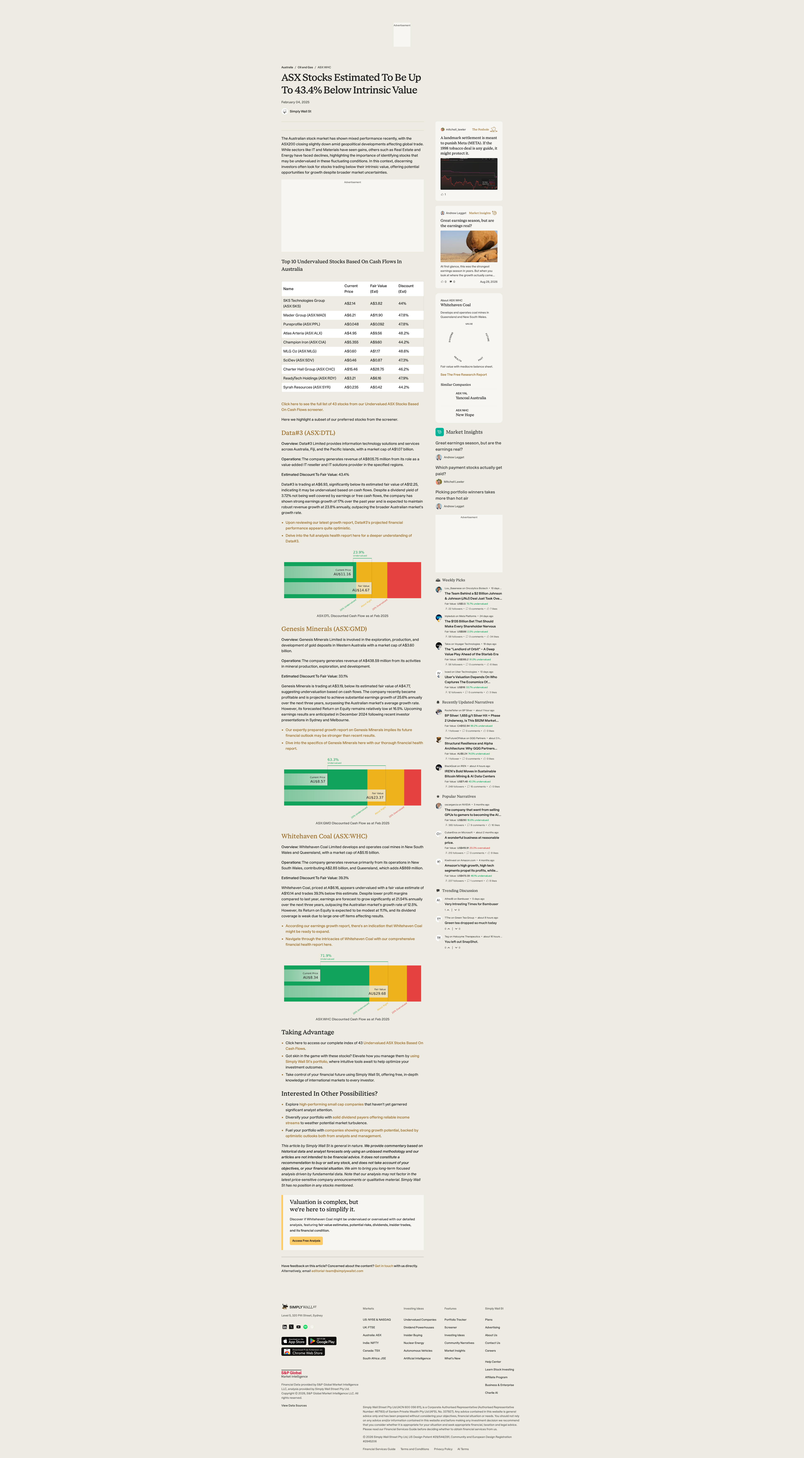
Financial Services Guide (379, 1449)
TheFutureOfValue (455, 738)
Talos (448, 644)
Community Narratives (459, 1343)
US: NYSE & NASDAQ (377, 1319)
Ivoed (448, 671)
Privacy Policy (443, 1449)
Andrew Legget (454, 457)
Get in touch (384, 1266)
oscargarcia (451, 804)
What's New (452, 1358)
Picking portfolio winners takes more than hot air (465, 495)
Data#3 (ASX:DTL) (308, 433)
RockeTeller (451, 710)
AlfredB (449, 898)
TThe (448, 917)
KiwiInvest (450, 860)
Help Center (493, 1362)
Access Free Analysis (306, 1241)
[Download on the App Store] (294, 1341)
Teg (447, 936)
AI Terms (463, 1449)
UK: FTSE (369, 1327)
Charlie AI (491, 1393)
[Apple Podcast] (312, 1327)
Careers (490, 1350)
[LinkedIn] (284, 1327)
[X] (291, 1327)
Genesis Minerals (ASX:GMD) (324, 629)
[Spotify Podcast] (305, 1327)
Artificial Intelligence (417, 1358)
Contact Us (492, 1343)
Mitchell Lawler (454, 482)
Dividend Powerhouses (419, 1327)
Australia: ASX (372, 1335)
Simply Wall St (300, 111)
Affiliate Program (496, 1377)
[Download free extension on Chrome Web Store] (303, 1351)
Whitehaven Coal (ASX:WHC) (324, 836)
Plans (488, 1319)
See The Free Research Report (464, 375)
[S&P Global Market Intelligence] (294, 1374)
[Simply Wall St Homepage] (299, 1306)
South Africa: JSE (374, 1358)
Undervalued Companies (420, 1319)
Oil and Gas (305, 67)
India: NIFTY (371, 1343)
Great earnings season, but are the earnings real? (468, 446)
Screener (451, 1327)
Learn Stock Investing (499, 1369)
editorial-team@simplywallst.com (337, 1271)
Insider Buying (413, 1335)
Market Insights (455, 1350)
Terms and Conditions (415, 1449)
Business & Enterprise (499, 1385)
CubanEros (451, 832)
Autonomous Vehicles (418, 1350)
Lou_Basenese (453, 588)
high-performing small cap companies (331, 1104)
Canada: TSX (371, 1350)
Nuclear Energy (414, 1343)
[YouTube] (298, 1327)
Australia (287, 67)
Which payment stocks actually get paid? (469, 470)
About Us (491, 1335)
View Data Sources (294, 1405)
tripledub (450, 616)
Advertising (492, 1327)
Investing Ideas (455, 1335)
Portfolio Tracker (455, 1319)
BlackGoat (450, 766)
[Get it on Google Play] (322, 1341)
